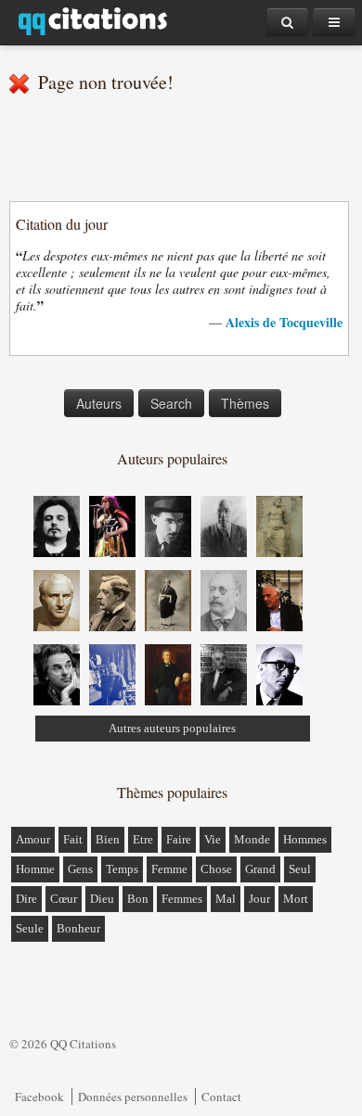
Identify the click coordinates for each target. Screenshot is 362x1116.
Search (171, 403)
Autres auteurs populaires (172, 728)
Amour (33, 839)
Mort (295, 899)
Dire (26, 899)
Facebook (39, 1096)
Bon (138, 899)
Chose (216, 869)
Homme (35, 869)
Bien (108, 839)
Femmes (182, 899)
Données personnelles (132, 1096)
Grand (260, 869)
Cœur (63, 899)
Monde (252, 839)
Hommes (305, 839)
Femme (169, 869)
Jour (259, 899)
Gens (80, 869)
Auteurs (99, 403)
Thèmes (245, 403)
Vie (212, 839)
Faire (178, 839)
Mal (225, 899)
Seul (300, 869)
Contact (221, 1096)
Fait (73, 839)
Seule (30, 928)
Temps (122, 869)
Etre (143, 839)
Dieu (102, 899)
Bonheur (78, 928)
